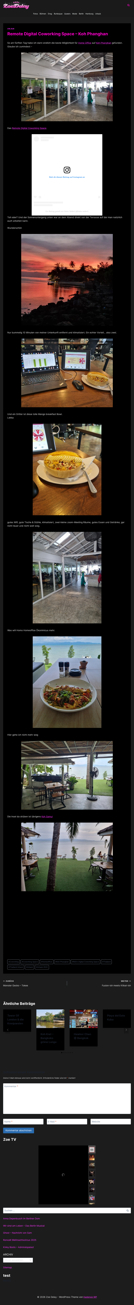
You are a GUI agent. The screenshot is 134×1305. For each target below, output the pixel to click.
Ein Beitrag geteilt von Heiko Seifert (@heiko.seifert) (67, 211)
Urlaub (98, 14)
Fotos (35, 14)
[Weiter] (126, 1029)
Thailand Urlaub (16, 967)
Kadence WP (90, 1297)
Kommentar (11, 1086)
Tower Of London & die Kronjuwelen (15, 1019)
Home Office (84, 43)
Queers (67, 14)
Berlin (81, 14)
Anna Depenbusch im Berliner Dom (21, 1218)
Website (96, 1121)
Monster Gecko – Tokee (15, 983)
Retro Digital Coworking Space (85, 962)
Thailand (106, 962)
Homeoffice (46, 962)
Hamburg (89, 14)
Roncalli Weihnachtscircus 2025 (19, 1240)
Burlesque (58, 14)
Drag (50, 14)
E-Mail (52, 1121)
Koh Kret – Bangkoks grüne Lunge (49, 1038)
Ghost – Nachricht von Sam (17, 1233)
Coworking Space (30, 962)
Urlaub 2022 (42, 967)
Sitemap (7, 1267)
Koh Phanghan (103, 43)
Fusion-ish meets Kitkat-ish (116, 983)
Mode (74, 14)
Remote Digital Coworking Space (29, 128)
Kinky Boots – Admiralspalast (18, 1247)
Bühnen (43, 14)
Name (8, 1121)
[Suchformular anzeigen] (128, 5)
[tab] (61, 1052)
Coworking (14, 962)
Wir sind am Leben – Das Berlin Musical (24, 1225)
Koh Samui (47, 816)
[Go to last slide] (7, 1029)
